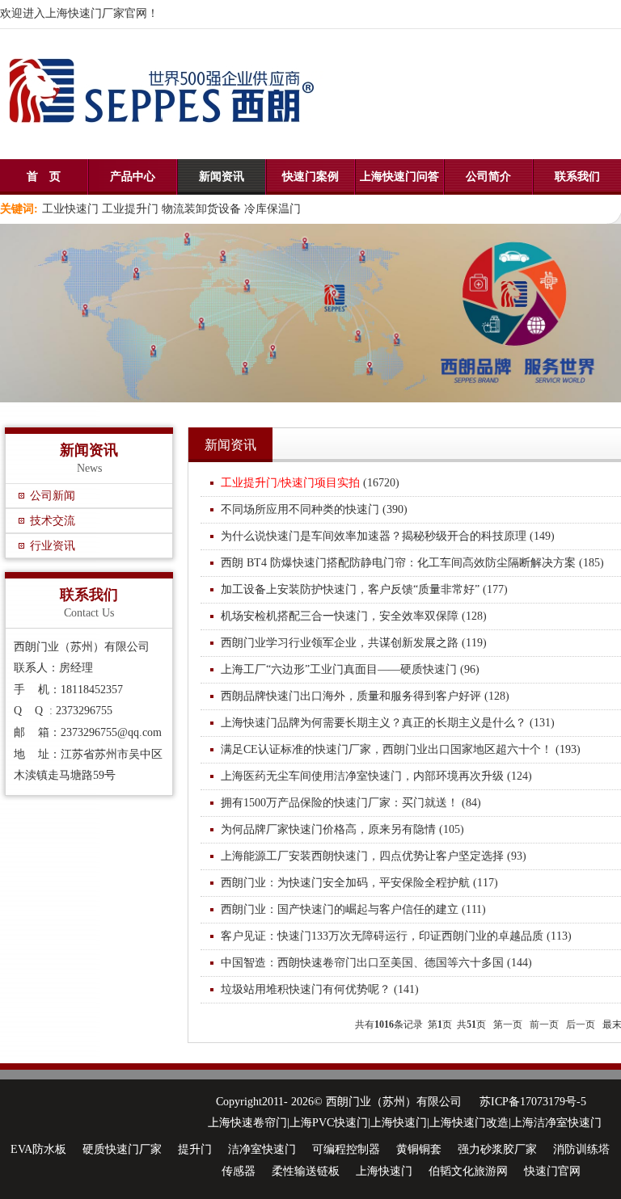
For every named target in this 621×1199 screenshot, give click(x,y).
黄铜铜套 (418, 1149)
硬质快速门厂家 (122, 1149)
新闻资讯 (221, 176)
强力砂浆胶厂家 (497, 1149)
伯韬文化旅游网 (468, 1171)
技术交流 (52, 521)
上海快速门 (384, 1171)
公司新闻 (52, 496)
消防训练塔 (581, 1149)
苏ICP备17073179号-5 (532, 1102)
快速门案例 (310, 176)
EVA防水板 (38, 1149)
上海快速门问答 (399, 176)
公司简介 (488, 176)
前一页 (544, 1024)
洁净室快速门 (262, 1149)
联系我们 (577, 176)
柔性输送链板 (306, 1171)
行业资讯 (52, 546)
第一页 (507, 1024)
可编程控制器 (346, 1149)
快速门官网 (552, 1171)
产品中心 (132, 176)
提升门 (195, 1149)
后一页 (580, 1024)
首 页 (44, 176)
